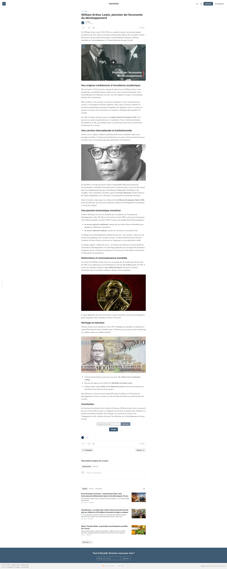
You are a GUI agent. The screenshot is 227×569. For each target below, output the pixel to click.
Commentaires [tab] (86, 466)
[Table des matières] (2, 284)
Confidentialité (10, 567)
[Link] (78, 85)
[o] (113, 62)
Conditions (17, 567)
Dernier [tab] (91, 488)
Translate (85, 11)
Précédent (88, 450)
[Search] (197, 4)
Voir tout (86, 542)
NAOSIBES (88, 21)
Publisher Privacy (16, 565)
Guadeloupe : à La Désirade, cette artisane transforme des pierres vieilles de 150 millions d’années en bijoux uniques (104, 511)
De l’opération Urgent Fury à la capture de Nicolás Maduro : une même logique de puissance (105, 499)
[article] (113, 499)
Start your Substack (109, 566)
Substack (203, 566)
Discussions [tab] (98, 488)
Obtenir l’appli (120, 566)
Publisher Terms (25, 565)
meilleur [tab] (84, 488)
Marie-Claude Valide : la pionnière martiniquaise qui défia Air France (104, 527)
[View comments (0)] (89, 27)
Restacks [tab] (95, 466)
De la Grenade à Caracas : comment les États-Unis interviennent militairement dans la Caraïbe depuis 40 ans (104, 495)
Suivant (139, 450)
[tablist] (90, 466)
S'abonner (208, 4)
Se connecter (219, 4)
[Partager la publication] (201, 4)
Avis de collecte (25, 567)
